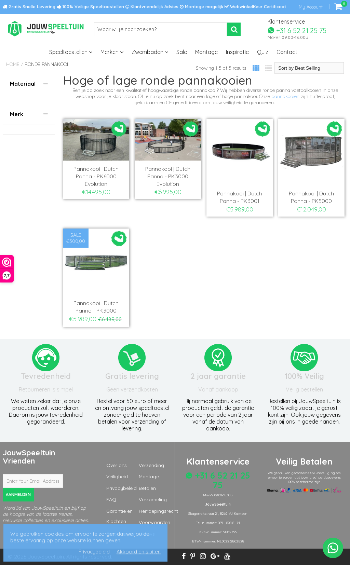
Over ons (116, 465)
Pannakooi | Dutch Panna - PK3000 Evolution (167, 176)
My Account (311, 7)
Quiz (262, 52)
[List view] (268, 68)
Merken (110, 52)
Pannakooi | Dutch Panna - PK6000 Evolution (96, 176)
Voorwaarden (154, 522)
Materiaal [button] (23, 83)
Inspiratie (237, 52)
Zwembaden (148, 52)
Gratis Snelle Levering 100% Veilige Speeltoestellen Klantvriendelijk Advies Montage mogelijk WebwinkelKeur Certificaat (146, 6)
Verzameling (153, 499)
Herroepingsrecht (158, 511)
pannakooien (285, 96)
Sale (181, 52)
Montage (206, 52)
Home (12, 64)
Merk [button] (16, 114)
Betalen (147, 488)
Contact (287, 52)
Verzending (151, 465)
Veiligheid (117, 476)
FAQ (111, 499)
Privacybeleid (121, 488)
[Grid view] (256, 68)
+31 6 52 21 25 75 (300, 30)
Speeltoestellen (69, 52)
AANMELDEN (18, 494)
